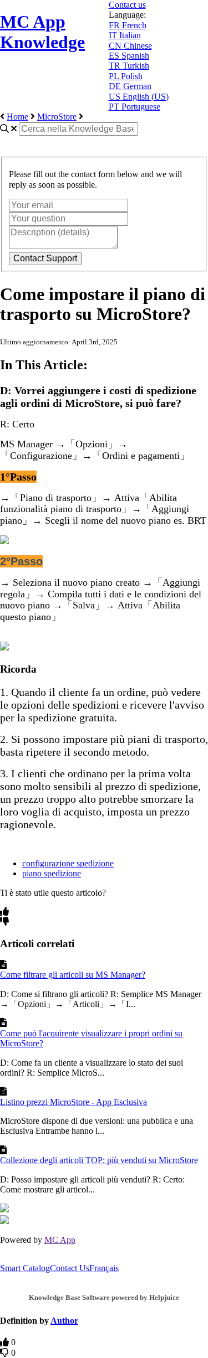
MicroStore (57, 116)
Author (64, 1320)
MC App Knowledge (42, 32)
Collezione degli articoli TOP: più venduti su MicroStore (99, 1160)
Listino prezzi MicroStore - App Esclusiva (73, 1102)
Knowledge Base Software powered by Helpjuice (104, 1297)
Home (17, 116)
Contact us (127, 4)
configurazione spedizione (68, 863)
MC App (59, 1240)
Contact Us (69, 1268)
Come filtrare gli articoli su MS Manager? (72, 974)
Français (104, 1268)
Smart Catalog (25, 1268)
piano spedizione (51, 873)
